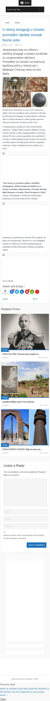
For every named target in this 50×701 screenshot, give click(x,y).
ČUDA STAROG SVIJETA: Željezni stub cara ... (22, 449)
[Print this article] (32, 292)
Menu (27, 3)
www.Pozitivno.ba (17, 679)
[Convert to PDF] (37, 292)
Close (3, 699)
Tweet (5, 299)
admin (6, 358)
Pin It (35, 299)
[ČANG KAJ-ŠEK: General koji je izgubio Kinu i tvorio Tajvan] (25, 332)
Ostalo (17, 23)
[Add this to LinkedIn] (22, 292)
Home (7, 23)
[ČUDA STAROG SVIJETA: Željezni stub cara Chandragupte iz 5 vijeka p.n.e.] (25, 427)
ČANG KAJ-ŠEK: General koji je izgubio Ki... (21, 354)
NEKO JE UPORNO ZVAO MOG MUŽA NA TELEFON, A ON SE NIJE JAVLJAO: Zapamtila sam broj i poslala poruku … (24, 692)
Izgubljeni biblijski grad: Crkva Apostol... (18, 402)
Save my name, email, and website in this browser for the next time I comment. (24, 536)
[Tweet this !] (17, 292)
